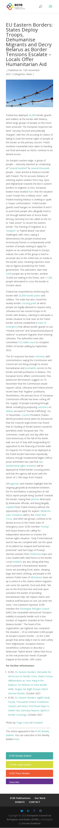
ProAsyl (45, 526)
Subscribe (14, 782)
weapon (11, 230)
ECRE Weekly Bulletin (20, 755)
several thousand (40, 168)
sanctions (43, 407)
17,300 (48, 277)
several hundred (18, 168)
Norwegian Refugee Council (34, 608)
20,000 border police (29, 295)
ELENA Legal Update (20, 764)
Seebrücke (35, 554)
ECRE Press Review (19, 773)
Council (26, 415)
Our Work (40, 798)
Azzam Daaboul (31, 823)
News (29, 74)
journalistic (31, 368)
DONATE (20, 802)
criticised (39, 356)
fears (31, 191)
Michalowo (36, 577)
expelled (10, 507)
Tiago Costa (22, 722)
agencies (14, 483)
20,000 (32, 115)
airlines (9, 411)
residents (17, 561)
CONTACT (34, 802)
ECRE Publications (20, 798)
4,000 (9, 273)
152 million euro (26, 342)
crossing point (28, 303)
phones (35, 499)
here (16, 739)
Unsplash (38, 722)
